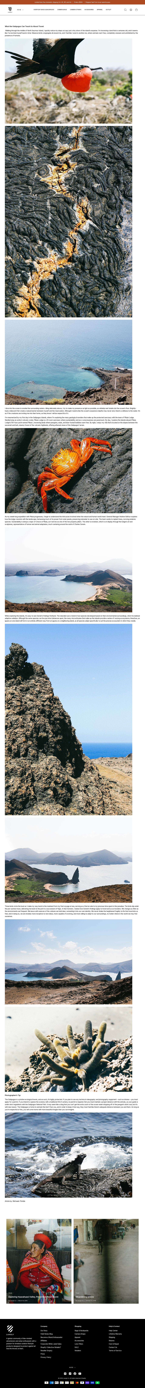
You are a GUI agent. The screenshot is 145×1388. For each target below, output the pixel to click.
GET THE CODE (72, 724)
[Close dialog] (94, 661)
